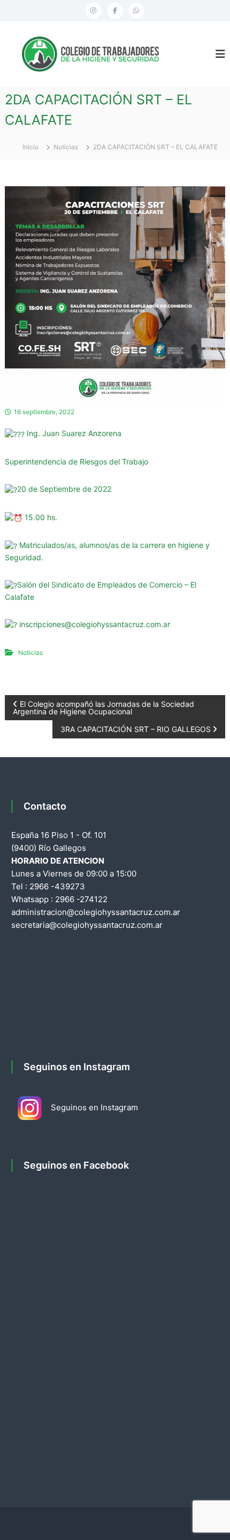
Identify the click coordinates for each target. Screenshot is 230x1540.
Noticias (65, 147)
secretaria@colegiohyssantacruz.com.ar (87, 925)
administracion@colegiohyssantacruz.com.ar (95, 912)
